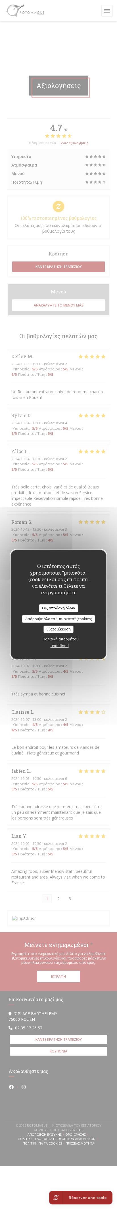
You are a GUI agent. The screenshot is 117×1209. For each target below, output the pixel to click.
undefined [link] (60, 645)
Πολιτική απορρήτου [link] (61, 639)
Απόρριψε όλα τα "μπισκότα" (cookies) (58, 618)
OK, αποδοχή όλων (58, 607)
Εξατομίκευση (59, 629)
